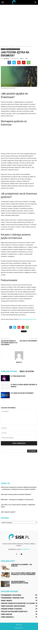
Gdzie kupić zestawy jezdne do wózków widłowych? (16, 494)
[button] (35, 2)
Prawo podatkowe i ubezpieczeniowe (13, 606)
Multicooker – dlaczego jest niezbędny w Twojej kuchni (17, 499)
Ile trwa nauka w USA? (18, 376)
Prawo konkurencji (7, 617)
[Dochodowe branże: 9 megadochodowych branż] (5, 584)
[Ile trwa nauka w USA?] (5, 378)
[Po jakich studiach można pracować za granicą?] (5, 387)
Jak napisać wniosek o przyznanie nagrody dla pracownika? (9, 342)
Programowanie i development (11, 595)
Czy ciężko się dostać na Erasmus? (22, 393)
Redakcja (6, 58)
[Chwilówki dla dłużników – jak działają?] (5, 567)
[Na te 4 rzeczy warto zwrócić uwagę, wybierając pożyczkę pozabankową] (5, 575)
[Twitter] (21, 554)
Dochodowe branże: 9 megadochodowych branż (19, 582)
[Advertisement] (19, 25)
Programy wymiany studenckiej (13, 49)
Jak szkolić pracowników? (28, 341)
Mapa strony (19, 624)
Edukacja (3, 49)
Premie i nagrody (6, 600)
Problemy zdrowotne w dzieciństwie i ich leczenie (18, 603)
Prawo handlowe (6, 614)
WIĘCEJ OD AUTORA (27, 371)
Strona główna (4, 46)
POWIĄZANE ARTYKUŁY (9, 371)
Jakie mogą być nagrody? (8, 512)
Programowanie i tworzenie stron (12, 598)
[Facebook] (16, 554)
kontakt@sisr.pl (25, 549)
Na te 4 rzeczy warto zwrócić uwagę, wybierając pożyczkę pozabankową (23, 573)
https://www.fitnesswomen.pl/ (27, 319)
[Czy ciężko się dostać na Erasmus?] (5, 395)
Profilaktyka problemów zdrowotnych (14, 611)
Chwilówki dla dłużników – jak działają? (21, 565)
